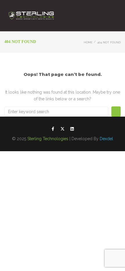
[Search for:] (56, 112)
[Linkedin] (72, 129)
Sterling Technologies (47, 138)
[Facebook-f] (53, 129)
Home (88, 42)
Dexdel (106, 138)
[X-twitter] (62, 129)
